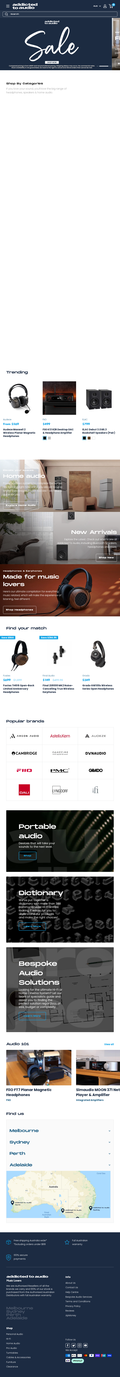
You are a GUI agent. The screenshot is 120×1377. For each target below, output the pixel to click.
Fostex (6, 675)
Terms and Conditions (77, 1301)
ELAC (85, 419)
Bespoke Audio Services (78, 1296)
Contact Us (71, 1287)
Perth (17, 1153)
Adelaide (21, 1165)
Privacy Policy (72, 1306)
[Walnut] (89, 438)
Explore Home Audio (21, 505)
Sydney (20, 1142)
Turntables (12, 1352)
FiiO (45, 419)
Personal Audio (14, 1334)
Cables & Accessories (18, 1357)
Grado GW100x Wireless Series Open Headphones (98, 687)
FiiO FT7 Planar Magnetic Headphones (29, 1092)
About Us (70, 1282)
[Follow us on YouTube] (85, 1346)
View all (109, 1044)
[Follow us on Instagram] (79, 1346)
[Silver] (49, 438)
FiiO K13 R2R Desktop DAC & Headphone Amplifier (58, 431)
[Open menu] (7, 6)
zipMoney (70, 1315)
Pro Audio (11, 1348)
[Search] (6, 14)
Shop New (106, 558)
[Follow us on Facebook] (67, 1346)
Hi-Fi (8, 1338)
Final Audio (49, 675)
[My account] (105, 6)
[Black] (44, 438)
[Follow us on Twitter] (73, 1346)
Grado (86, 675)
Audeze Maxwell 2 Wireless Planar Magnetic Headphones (19, 433)
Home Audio (13, 1343)
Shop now (13, 64)
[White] (93, 438)
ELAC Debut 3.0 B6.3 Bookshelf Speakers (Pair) (98, 431)
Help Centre (71, 1292)
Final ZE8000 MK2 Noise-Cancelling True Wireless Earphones (58, 689)
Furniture (11, 1362)
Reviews (69, 1310)
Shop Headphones (19, 610)
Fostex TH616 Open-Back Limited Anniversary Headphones (18, 689)
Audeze (7, 419)
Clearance (12, 1366)
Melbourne (24, 1130)
